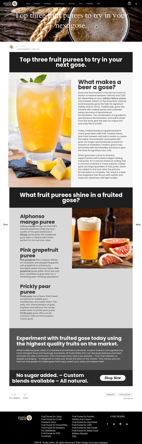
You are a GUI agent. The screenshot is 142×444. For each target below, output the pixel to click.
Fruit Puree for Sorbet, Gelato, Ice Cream (83, 418)
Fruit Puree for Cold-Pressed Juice (51, 421)
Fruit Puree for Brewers (53, 427)
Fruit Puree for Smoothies (54, 424)
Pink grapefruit (27, 259)
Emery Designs (100, 442)
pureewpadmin (24, 49)
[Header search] (136, 3)
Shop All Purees (30, 7)
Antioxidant (47, 3)
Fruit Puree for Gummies (84, 422)
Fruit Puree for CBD (82, 424)
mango (32, 226)
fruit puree (125, 394)
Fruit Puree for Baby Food (85, 430)
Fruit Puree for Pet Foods (84, 427)
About (28, 3)
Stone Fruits (71, 3)
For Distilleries (48, 430)
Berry (80, 3)
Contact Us (42, 7)
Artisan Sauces (80, 433)
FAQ (74, 436)
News (98, 3)
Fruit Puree (37, 3)
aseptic (20, 358)
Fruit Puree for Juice (51, 416)
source (122, 98)
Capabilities (89, 3)
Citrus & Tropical (59, 3)
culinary (106, 98)
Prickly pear (26, 296)
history (114, 98)
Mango (24, 234)
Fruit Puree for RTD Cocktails (50, 435)
